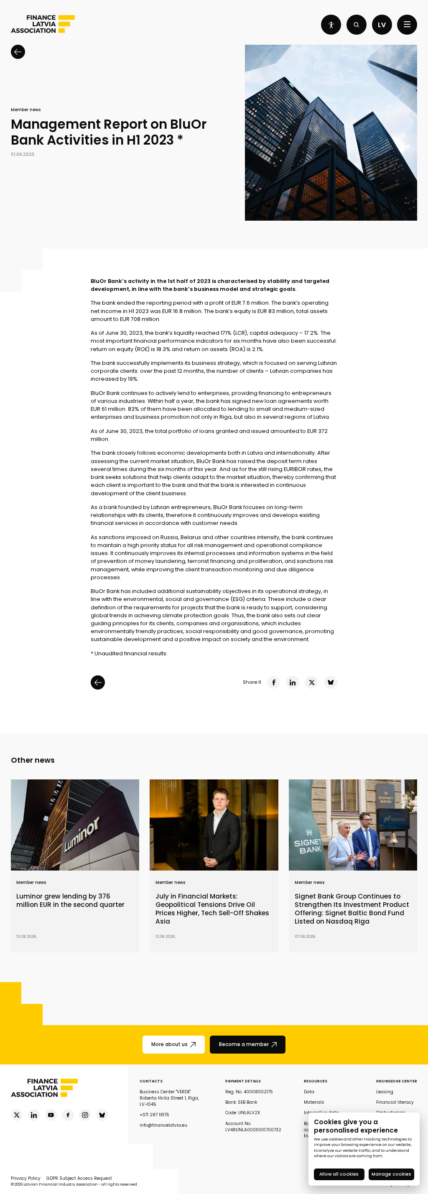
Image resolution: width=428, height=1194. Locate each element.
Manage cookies (391, 1174)
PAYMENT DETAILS (243, 1081)
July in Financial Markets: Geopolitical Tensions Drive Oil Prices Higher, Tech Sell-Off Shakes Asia (212, 909)
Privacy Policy (26, 1178)
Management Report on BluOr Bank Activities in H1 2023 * (108, 132)
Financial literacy (395, 1102)
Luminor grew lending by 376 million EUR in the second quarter (70, 900)
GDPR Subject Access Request (79, 1178)
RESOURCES (315, 1081)
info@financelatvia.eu (163, 1125)
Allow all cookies (339, 1174)
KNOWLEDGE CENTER (396, 1081)
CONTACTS (151, 1081)
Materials (314, 1102)
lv (382, 25)
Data (309, 1092)
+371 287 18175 (154, 1115)
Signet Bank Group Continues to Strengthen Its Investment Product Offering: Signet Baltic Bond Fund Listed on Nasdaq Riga (352, 909)
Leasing (384, 1092)
